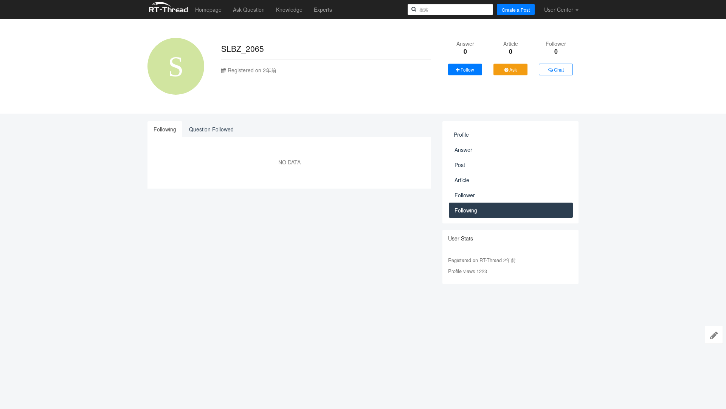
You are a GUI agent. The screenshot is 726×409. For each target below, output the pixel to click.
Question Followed (211, 129)
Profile (461, 134)
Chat (558, 69)
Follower (465, 195)
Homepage (208, 9)
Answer (463, 149)
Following (165, 129)
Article (462, 180)
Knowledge (289, 9)
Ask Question (249, 9)
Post (460, 165)
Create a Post (516, 9)
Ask (512, 69)
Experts (323, 9)
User (558, 9)
